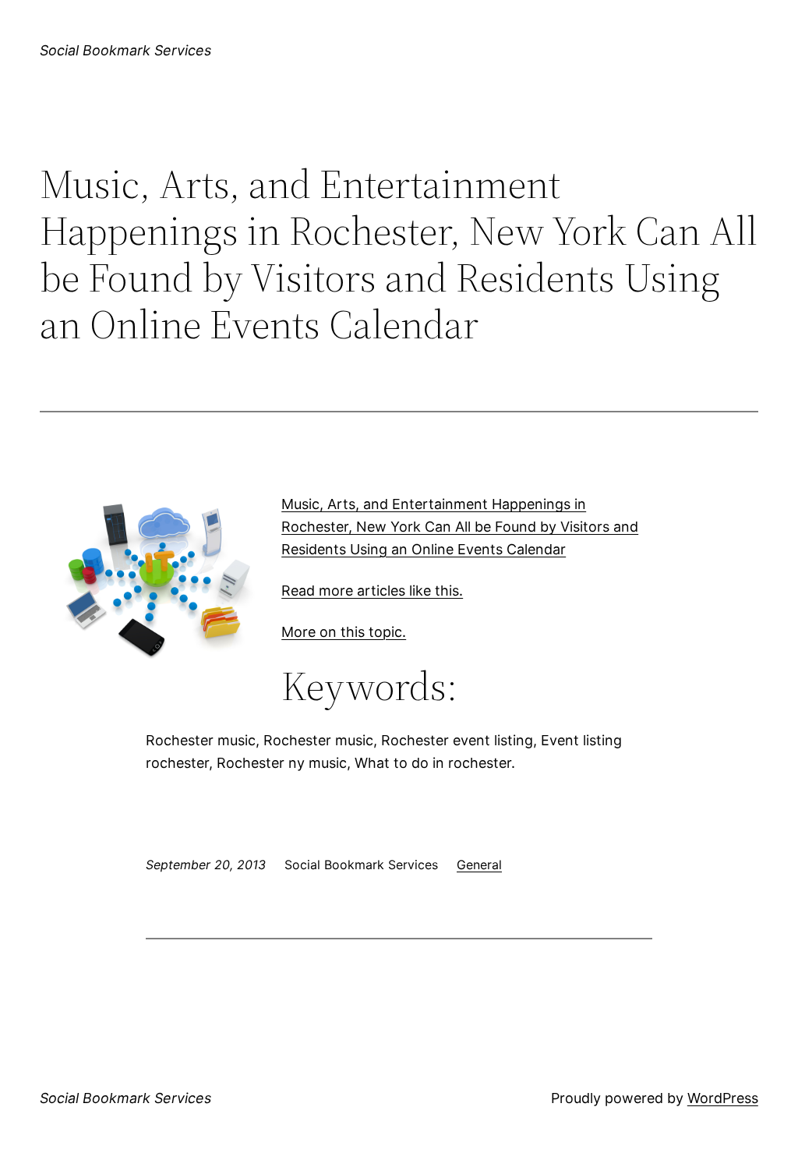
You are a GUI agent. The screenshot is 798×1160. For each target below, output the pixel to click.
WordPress (722, 1098)
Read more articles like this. (372, 590)
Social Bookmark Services (125, 50)
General (479, 864)
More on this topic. (343, 632)
